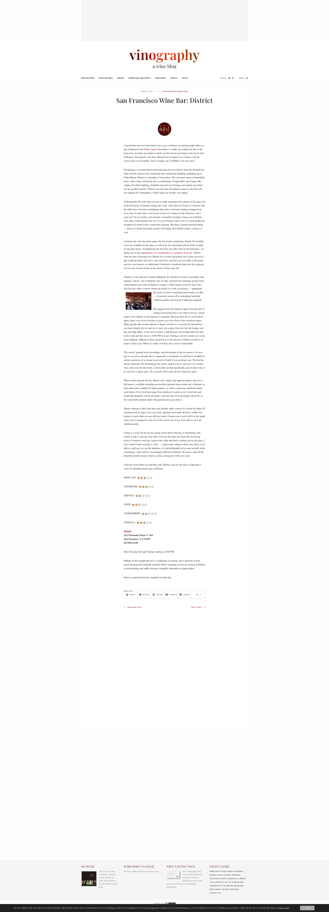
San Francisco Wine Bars (175, 91)
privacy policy (283, 908)
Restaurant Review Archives (224, 889)
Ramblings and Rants (140, 78)
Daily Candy (150, 149)
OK (307, 908)
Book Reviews (106, 78)
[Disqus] (164, 691)
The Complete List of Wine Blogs (226, 882)
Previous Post (134, 607)
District (127, 531)
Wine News (160, 78)
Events (173, 78)
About (185, 78)
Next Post (196, 607)
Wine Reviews (87, 78)
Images (120, 78)
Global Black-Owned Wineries (224, 875)
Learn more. (172, 886)
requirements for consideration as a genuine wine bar (166, 252)
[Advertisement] (164, 18)
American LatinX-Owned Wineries (226, 871)
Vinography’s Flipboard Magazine (226, 886)
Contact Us (215, 893)
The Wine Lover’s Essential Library (227, 879)
